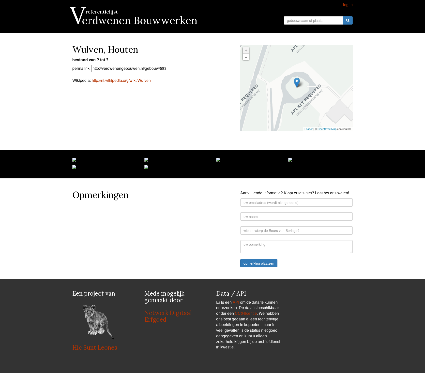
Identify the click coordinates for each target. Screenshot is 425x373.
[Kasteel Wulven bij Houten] (74, 161)
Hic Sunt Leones (94, 347)
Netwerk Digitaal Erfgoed (168, 316)
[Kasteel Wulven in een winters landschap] (290, 161)
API (236, 302)
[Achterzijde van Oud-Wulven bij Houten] (146, 168)
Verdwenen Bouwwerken (134, 20)
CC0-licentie (246, 313)
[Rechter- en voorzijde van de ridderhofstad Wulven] (146, 161)
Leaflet (308, 129)
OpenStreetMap (327, 129)
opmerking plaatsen (258, 263)
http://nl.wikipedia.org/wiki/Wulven (121, 80)
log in (348, 4)
